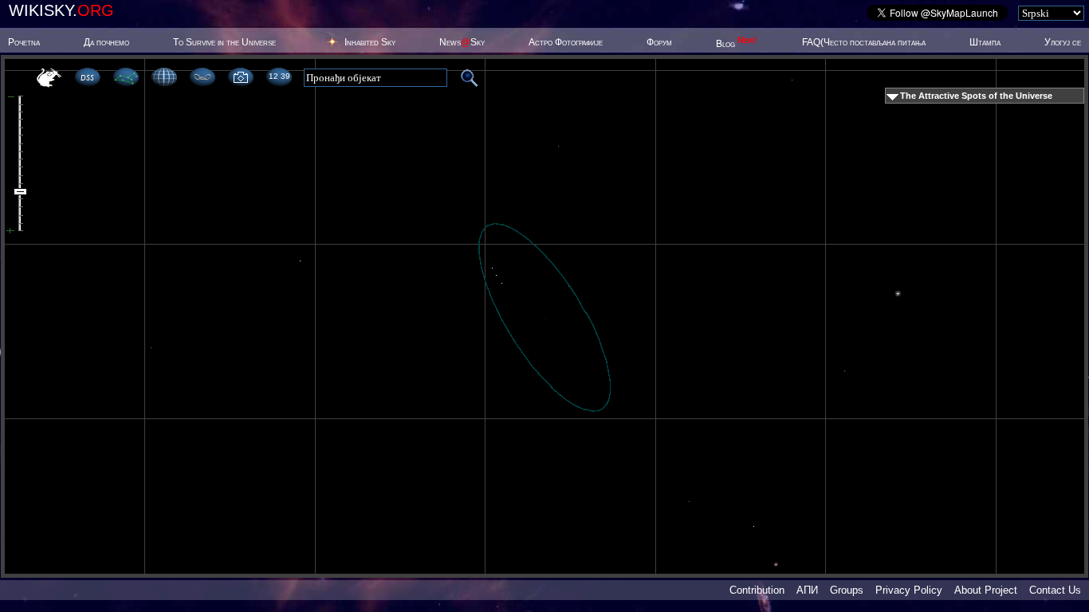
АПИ (807, 590)
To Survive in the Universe (224, 42)
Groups (846, 590)
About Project (985, 590)
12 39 (279, 76)
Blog (736, 43)
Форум (659, 42)
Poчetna (24, 42)
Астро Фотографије (566, 42)
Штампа (985, 42)
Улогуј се (1062, 42)
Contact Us (1055, 590)
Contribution (756, 590)
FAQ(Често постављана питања (864, 42)
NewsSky (462, 42)
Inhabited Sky (369, 42)
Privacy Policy (908, 590)
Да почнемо (106, 42)
